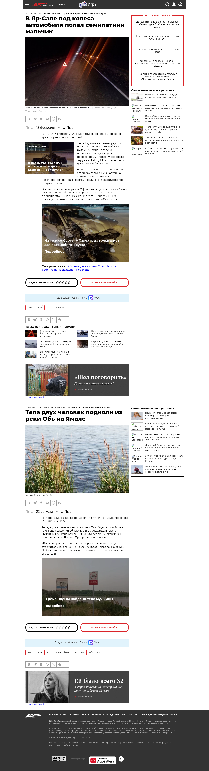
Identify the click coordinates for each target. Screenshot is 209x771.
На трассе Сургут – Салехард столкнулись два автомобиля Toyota (81, 243)
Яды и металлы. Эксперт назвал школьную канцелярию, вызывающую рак (161, 415)
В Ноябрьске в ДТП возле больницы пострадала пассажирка (53, 333)
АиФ (49, 495)
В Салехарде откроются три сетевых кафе (157, 50)
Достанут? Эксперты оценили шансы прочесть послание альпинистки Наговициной (164, 448)
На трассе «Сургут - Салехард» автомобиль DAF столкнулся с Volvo (55, 344)
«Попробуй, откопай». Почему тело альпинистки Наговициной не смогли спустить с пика (163, 469)
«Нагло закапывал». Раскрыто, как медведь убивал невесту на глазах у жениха (163, 108)
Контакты (133, 715)
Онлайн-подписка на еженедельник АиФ (103, 715)
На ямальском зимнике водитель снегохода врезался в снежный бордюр (108, 333)
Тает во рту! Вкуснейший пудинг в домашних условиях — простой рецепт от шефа (162, 129)
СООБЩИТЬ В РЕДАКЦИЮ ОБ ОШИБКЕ (160, 715)
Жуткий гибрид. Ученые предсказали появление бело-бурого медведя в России (164, 458)
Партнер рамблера (77, 759)
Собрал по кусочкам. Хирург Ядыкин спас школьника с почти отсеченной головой (164, 151)
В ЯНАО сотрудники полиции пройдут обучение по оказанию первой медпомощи (56, 354)
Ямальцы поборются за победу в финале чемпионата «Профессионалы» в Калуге (157, 77)
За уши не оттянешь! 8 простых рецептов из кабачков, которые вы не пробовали (164, 140)
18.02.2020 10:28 (33, 13)
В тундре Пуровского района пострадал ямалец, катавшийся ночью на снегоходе (107, 344)
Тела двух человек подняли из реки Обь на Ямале (157, 37)
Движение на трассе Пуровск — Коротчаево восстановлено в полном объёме (157, 64)
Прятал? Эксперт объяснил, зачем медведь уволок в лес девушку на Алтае (162, 119)
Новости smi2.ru (36, 397)
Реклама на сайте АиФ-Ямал (64, 715)
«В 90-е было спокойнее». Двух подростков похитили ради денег (162, 95)
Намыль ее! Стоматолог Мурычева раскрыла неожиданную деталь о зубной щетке (162, 437)
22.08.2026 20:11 (33, 407)
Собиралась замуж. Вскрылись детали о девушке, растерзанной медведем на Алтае (162, 426)
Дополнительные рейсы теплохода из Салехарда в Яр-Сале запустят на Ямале (157, 24)
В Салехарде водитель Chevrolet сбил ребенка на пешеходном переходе (80, 268)
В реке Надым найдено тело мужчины (78, 599)
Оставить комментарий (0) (104, 282)
